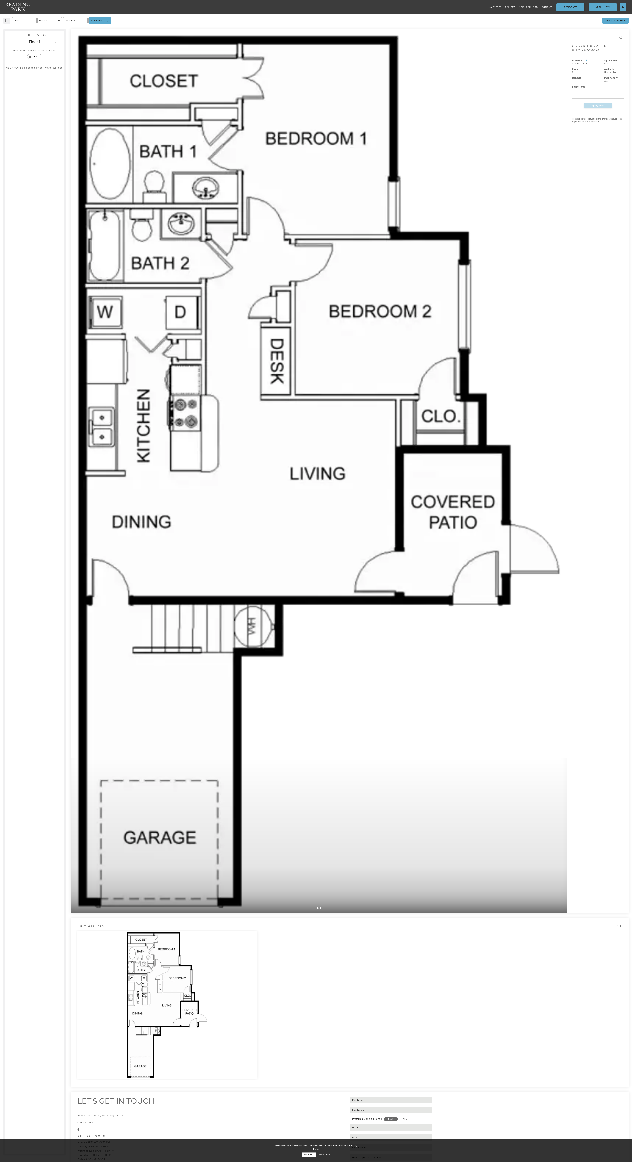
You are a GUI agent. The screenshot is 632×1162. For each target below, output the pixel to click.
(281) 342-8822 (85, 1122)
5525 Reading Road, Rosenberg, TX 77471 (101, 1115)
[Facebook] (78, 1129)
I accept (309, 1154)
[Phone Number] (623, 7)
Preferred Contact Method (367, 1118)
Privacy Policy (324, 1154)
